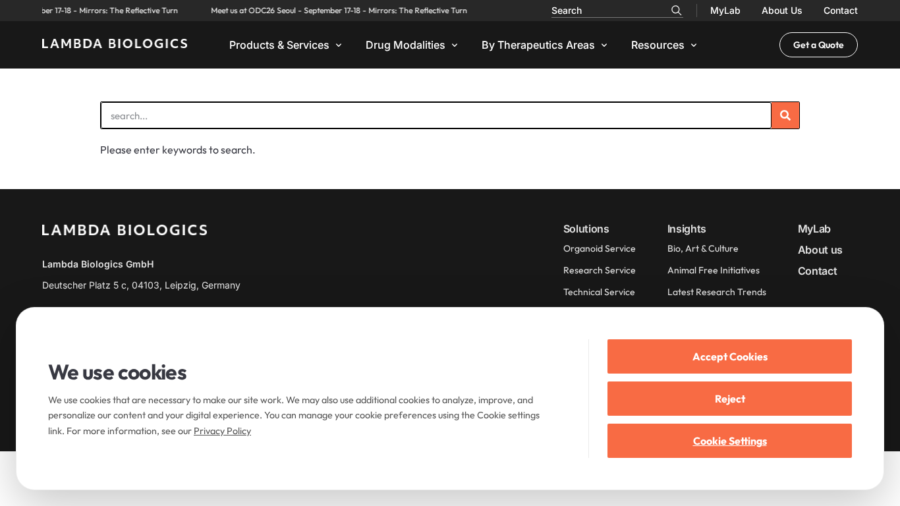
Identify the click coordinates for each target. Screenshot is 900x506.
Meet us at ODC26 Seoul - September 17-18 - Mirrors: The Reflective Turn (337, 10)
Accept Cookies (730, 356)
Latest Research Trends (716, 292)
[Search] (676, 10)
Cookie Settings (730, 440)
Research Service (599, 270)
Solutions (586, 228)
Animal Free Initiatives (713, 270)
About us (820, 249)
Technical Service (599, 292)
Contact (841, 10)
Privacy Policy (222, 431)
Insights (686, 228)
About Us (782, 10)
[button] (287, 45)
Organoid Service (599, 248)
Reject (730, 398)
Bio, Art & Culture (703, 248)
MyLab (725, 10)
